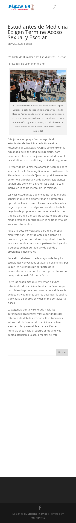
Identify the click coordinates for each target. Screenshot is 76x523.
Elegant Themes (37, 513)
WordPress (38, 518)
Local (29, 43)
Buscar (62, 352)
